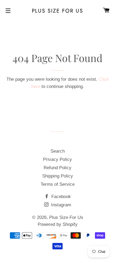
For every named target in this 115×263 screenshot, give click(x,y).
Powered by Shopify (58, 224)
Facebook (60, 196)
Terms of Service (58, 184)
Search (58, 151)
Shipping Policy (57, 176)
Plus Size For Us (57, 10)
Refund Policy (57, 167)
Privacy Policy (57, 159)
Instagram (60, 204)
